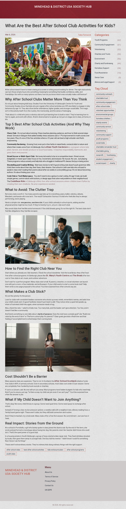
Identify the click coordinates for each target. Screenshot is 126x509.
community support (103, 135)
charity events (101, 123)
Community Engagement (104, 45)
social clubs (100, 143)
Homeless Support (102, 68)
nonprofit (99, 155)
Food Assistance (101, 73)
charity (112, 163)
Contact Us (49, 485)
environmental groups (104, 114)
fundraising (111, 155)
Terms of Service (51, 477)
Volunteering (100, 49)
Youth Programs (101, 40)
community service (103, 127)
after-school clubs (103, 106)
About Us (48, 472)
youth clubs (11, 454)
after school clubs (13, 450)
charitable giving (102, 151)
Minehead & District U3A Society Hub (63, 6)
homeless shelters (103, 119)
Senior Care (99, 77)
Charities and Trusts (102, 54)
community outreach (104, 94)
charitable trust (102, 98)
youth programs (102, 139)
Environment (100, 59)
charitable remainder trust (106, 147)
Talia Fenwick (84, 35)
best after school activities (34, 450)
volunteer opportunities (105, 110)
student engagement (104, 159)
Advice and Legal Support (105, 82)
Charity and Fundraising (104, 63)
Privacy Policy (50, 481)
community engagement (105, 102)
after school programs (75, 450)
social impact (101, 163)
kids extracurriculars (55, 450)
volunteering (101, 131)
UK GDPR (48, 490)
